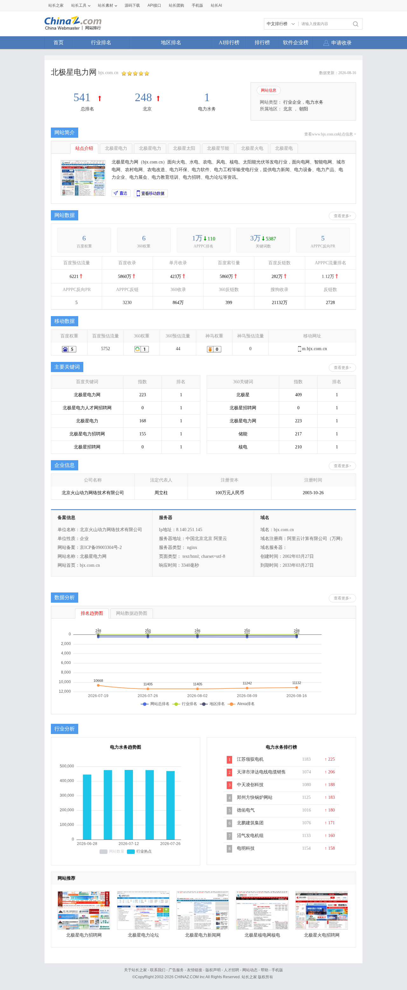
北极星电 (284, 148)
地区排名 (171, 42)
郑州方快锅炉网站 (254, 797)
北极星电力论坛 (143, 935)
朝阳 (303, 109)
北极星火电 (252, 148)
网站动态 (250, 970)
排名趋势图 (92, 613)
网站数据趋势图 (131, 613)
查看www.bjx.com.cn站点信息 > (330, 134)
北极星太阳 (184, 148)
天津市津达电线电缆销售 (261, 772)
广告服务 (176, 970)
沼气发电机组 (250, 835)
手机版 (277, 970)
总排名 (87, 109)
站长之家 (56, 5)
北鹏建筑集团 (250, 822)
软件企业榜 (295, 42)
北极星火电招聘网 (322, 935)
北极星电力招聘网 (84, 935)
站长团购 (176, 5)
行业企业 (292, 102)
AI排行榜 (229, 42)
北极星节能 (218, 148)
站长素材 (105, 5)
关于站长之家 (135, 970)
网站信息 (268, 90)
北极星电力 (116, 148)
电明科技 (246, 848)
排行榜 (262, 42)
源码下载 (132, 5)
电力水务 (207, 109)
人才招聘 (231, 970)
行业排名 (101, 42)
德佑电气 (246, 810)
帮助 (264, 970)
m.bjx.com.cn (314, 348)
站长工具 (78, 5)
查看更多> (342, 216)
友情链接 (194, 970)
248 (143, 97)
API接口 (154, 5)
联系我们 (157, 970)
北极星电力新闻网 (203, 935)
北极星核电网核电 (262, 935)
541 (83, 97)
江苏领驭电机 (250, 759)
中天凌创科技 (250, 784)
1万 (197, 238)
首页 (58, 42)
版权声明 (213, 970)
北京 (147, 109)
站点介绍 (84, 148)
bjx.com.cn (108, 72)
